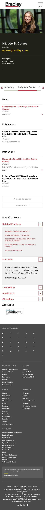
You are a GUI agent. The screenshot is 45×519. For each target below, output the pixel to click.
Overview (26, 393)
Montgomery (6, 416)
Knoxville (5, 414)
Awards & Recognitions (10, 369)
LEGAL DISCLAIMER (21, 488)
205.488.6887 (9, 64)
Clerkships (8, 299)
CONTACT (23, 486)
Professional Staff (28, 377)
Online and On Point (9, 462)
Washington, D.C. (8, 424)
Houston (5, 406)
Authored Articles (8, 372)
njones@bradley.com (15, 50)
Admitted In (8, 293)
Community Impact (29, 406)
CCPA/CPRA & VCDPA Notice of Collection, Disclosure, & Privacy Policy (22, 490)
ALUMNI (36, 494)
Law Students (27, 372)
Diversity (25, 398)
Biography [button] (9, 87)
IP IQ (4, 452)
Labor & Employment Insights (9, 458)
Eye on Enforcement (9, 443)
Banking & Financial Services (17, 231)
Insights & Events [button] (26, 87)
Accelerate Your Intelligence (12, 432)
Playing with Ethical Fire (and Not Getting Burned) (19, 160)
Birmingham (6, 59)
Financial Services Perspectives (8, 446)
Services (25, 396)
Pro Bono (26, 403)
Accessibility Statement (12, 494)
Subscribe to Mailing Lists (11, 475)
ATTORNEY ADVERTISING (30, 496)
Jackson (5, 411)
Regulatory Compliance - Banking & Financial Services (20, 240)
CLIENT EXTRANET (12, 486)
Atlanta (4, 393)
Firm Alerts (6, 377)
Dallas (4, 403)
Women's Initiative (29, 401)
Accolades (26, 409)
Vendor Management (14, 250)
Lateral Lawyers (28, 374)
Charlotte (5, 398)
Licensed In (8, 287)
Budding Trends (7, 435)
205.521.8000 (32, 486)
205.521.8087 (9, 61)
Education (7, 259)
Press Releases (7, 385)
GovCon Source (7, 450)
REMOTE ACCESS (27, 494)
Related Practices (11, 224)
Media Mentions (7, 382)
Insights (4, 379)
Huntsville (5, 409)
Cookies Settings (21, 498)
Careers (25, 369)
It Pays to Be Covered (9, 455)
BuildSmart (6, 438)
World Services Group (13, 496)
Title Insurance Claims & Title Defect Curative (20, 245)
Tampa (4, 421)
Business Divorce (8, 440)
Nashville (5, 419)
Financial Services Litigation (17, 235)
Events (4, 374)
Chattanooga (6, 401)
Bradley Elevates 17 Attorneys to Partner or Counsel (20, 108)
